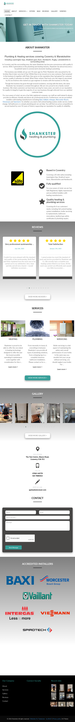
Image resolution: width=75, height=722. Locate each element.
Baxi (40, 100)
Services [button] (22, 11)
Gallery (54, 11)
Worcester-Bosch (62, 100)
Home (7, 11)
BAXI (38, 11)
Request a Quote (59, 36)
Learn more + (13, 367)
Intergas (52, 100)
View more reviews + (37, 297)
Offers (32, 11)
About (14, 11)
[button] (27, 288)
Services (5, 690)
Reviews (45, 11)
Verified (63, 11)
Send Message (13, 547)
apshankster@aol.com (37, 490)
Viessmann (6, 102)
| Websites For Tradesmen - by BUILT (40, 719)
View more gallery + (37, 435)
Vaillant (45, 100)
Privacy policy (57, 719)
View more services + (37, 378)
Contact (8, 15)
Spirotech (17, 102)
